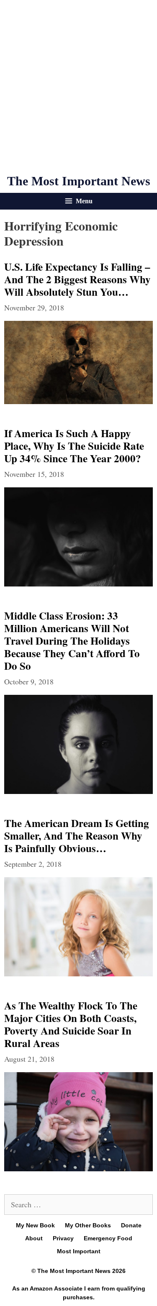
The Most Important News (78, 181)
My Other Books (88, 1225)
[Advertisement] (78, 86)
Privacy (63, 1238)
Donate (131, 1225)
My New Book (35, 1225)
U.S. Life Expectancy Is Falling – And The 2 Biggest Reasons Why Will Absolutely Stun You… (77, 279)
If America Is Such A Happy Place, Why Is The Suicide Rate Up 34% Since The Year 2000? (74, 445)
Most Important (78, 1251)
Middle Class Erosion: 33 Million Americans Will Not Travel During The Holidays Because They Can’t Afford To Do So (72, 640)
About (34, 1238)
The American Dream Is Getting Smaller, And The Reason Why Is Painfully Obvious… (76, 835)
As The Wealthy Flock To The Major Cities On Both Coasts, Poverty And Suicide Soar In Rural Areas (70, 1024)
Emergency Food (108, 1238)
